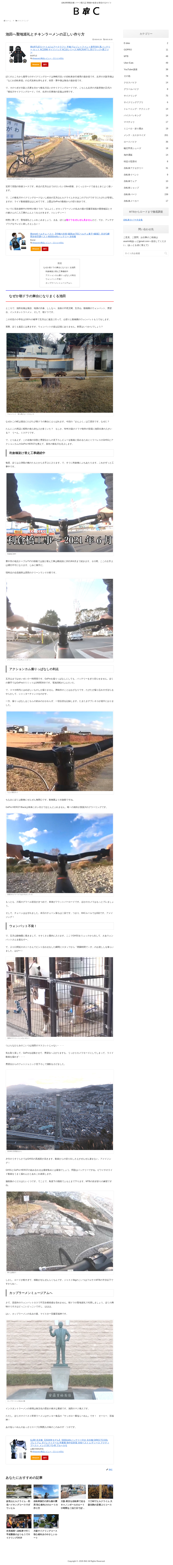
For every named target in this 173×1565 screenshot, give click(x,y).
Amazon (35, 64)
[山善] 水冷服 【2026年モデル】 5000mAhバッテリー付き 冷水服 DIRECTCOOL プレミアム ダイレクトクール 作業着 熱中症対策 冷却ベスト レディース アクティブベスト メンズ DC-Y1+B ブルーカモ (69, 1443)
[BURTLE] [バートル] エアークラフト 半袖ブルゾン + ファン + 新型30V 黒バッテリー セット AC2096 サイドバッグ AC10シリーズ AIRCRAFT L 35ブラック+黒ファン (70, 49)
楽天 (45, 64)
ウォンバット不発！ (54, 279)
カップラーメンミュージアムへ (59, 283)
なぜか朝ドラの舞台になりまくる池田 (59, 267)
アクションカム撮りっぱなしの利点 (61, 275)
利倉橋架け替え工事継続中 (57, 271)
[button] (165, 253)
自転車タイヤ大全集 (133, 220)
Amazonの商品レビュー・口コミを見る (48, 58)
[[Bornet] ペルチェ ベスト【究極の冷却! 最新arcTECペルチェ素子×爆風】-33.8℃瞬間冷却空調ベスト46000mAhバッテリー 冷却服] (18, 241)
